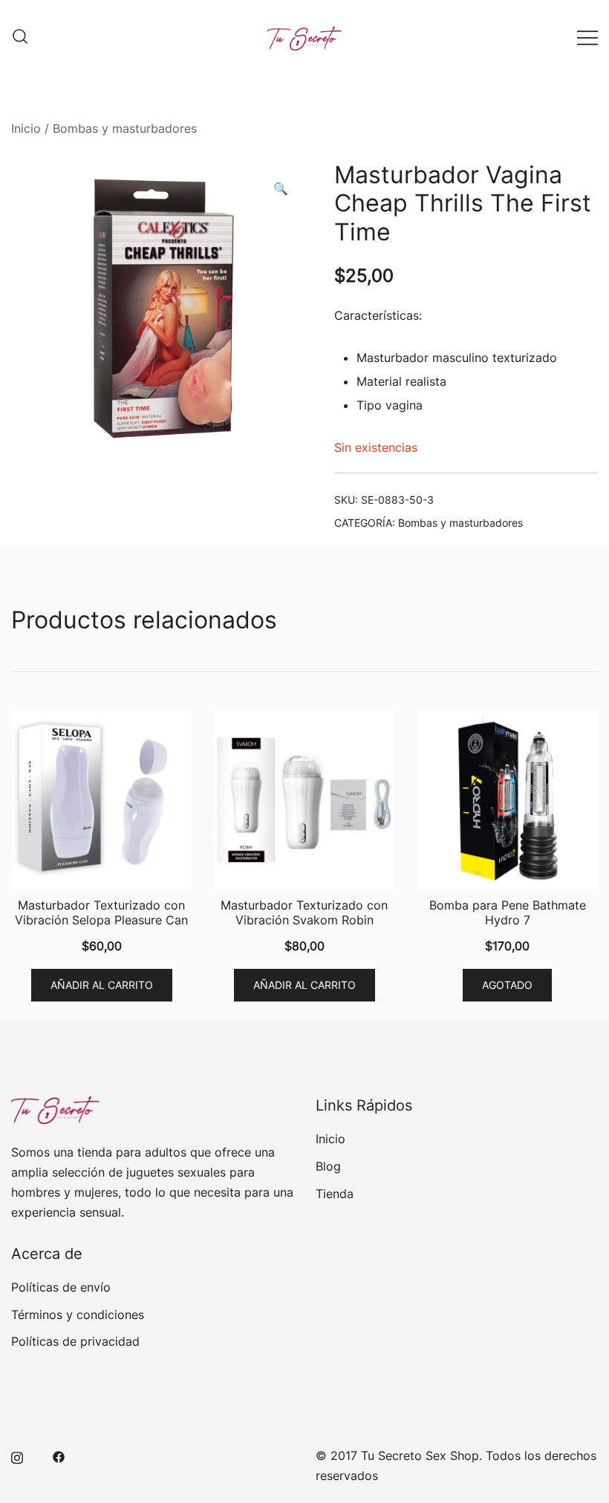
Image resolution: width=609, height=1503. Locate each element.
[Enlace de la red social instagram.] (17, 1455)
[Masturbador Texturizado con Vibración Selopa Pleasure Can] (101, 799)
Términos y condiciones (77, 1314)
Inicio (26, 128)
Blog (328, 1166)
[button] (280, 189)
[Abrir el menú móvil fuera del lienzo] (587, 37)
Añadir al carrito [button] (102, 985)
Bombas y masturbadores (125, 128)
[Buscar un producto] (20, 37)
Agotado (507, 985)
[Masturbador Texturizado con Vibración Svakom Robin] (304, 799)
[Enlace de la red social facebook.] (59, 1455)
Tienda (335, 1193)
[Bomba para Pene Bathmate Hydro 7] (507, 799)
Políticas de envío (61, 1287)
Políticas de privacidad (75, 1341)
